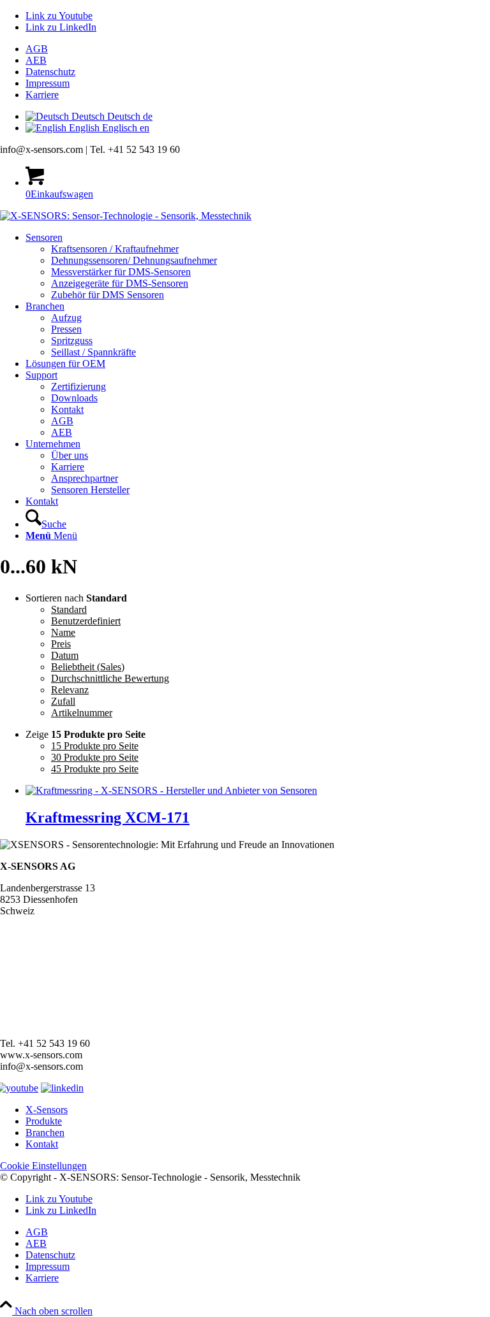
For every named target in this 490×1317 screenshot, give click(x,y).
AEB (36, 60)
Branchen (45, 1132)
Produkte (44, 1121)
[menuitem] (258, 49)
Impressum (48, 83)
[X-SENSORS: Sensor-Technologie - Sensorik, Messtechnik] (125, 215)
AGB (37, 48)
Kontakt (42, 1144)
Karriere (42, 94)
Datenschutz (50, 71)
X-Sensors (47, 1109)
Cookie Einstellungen (43, 1165)
